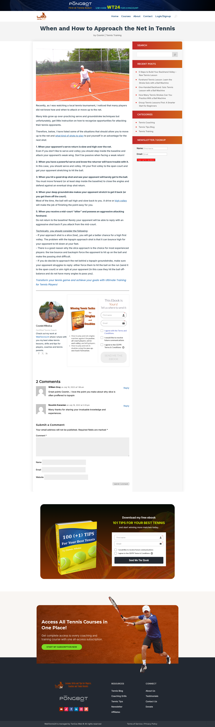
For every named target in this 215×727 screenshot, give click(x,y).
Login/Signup (163, 16)
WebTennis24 (42, 337)
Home (114, 16)
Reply (126, 388)
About (136, 16)
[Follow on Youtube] (61, 709)
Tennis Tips (117, 701)
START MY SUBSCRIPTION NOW (62, 647)
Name (38, 462)
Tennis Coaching (147, 122)
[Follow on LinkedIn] (76, 709)
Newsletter (116, 706)
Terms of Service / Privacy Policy (142, 724)
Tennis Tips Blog (147, 127)
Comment (41, 435)
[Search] (175, 54)
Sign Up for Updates (146, 160)
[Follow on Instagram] (81, 709)
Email (38, 469)
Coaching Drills (119, 696)
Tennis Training (114, 35)
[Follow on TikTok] (66, 709)
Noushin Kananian (57, 405)
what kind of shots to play (69, 135)
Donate (149, 706)
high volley (121, 200)
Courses (126, 16)
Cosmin (100, 35)
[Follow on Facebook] (71, 709)
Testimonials (152, 696)
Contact (148, 16)
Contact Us (151, 701)
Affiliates (115, 712)
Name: (140, 148)
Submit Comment (121, 484)
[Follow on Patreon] (86, 709)
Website (40, 477)
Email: (140, 154)
